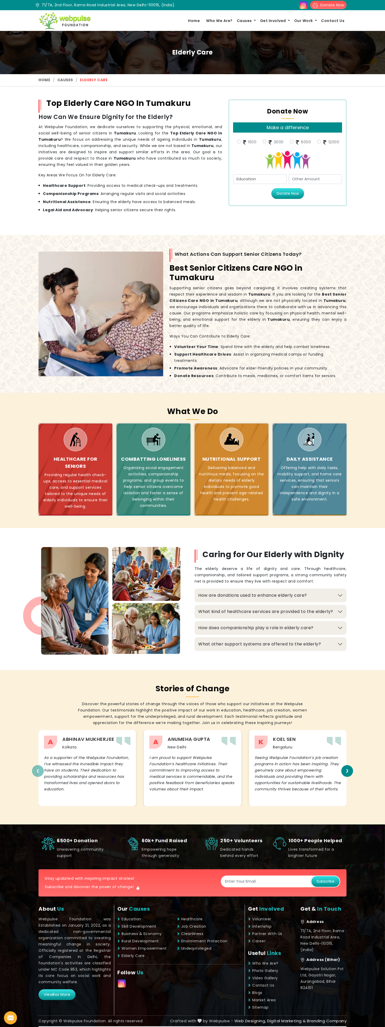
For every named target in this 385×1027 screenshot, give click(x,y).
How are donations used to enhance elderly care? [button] (252, 595)
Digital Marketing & (286, 1021)
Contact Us (332, 20)
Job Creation (193, 926)
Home (194, 20)
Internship (262, 926)
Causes (245, 20)
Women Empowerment (144, 948)
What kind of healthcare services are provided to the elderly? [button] (265, 611)
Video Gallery (265, 978)
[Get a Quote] (10, 1017)
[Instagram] (303, 5)
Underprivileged (196, 948)
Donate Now (331, 5)
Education (131, 919)
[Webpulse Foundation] (64, 20)
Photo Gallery (265, 970)
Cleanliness (192, 933)
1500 (252, 142)
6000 (305, 142)
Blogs (257, 992)
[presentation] (38, 771)
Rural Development (140, 941)
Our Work (304, 20)
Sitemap (260, 1007)
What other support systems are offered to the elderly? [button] (259, 644)
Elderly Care (133, 955)
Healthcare (192, 919)
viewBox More (57, 994)
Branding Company (326, 1021)
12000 (333, 142)
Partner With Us (267, 933)
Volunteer (261, 919)
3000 (278, 142)
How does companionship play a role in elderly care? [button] (256, 628)
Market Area (264, 1000)
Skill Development (139, 926)
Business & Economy (142, 933)
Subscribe (325, 881)
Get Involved (273, 20)
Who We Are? (219, 20)
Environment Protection (204, 941)
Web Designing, (250, 1021)
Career (259, 941)
